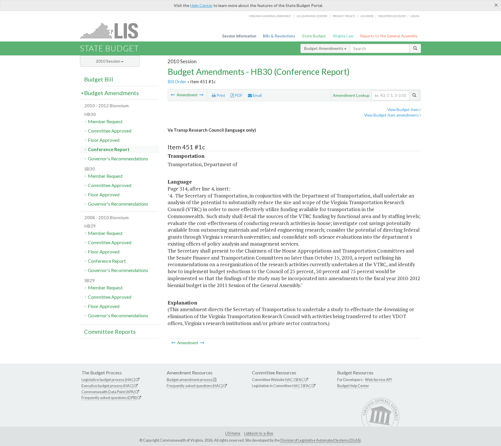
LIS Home (232, 433)
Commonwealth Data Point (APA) (108, 391)
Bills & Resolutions (279, 36)
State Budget (314, 36)
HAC (289, 379)
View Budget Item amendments (392, 115)
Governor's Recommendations (118, 158)
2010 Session (108, 61)
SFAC (299, 379)
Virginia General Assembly (270, 16)
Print (220, 95)
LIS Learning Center (312, 16)
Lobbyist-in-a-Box (258, 433)
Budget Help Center (353, 385)
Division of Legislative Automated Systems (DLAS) (320, 440)
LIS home (367, 16)
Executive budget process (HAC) (107, 385)
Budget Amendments (324, 48)
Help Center (201, 5)
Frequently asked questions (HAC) (195, 385)
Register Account (392, 16)
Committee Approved (109, 130)
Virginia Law (343, 36)
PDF (238, 95)
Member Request (105, 121)
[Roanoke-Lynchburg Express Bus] (173, 95)
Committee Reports (110, 331)
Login (415, 16)
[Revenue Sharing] (201, 95)
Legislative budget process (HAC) (108, 379)
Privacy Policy (344, 16)
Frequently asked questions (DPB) (109, 397)
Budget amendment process (190, 379)
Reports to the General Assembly (389, 36)
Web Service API (378, 379)
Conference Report (109, 149)
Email (257, 95)
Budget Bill (98, 79)
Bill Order (177, 81)
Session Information (239, 36)
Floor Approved (103, 140)
